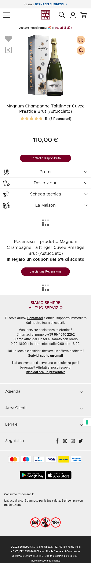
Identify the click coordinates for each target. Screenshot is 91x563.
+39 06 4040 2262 (61, 334)
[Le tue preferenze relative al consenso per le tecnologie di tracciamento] (87, 422)
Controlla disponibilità (45, 158)
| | (46, 27)
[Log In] (73, 15)
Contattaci (35, 318)
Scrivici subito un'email (45, 356)
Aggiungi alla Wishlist (9, 38)
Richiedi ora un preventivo (45, 372)
